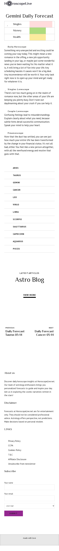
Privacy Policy (14, 440)
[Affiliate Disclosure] (5, 459)
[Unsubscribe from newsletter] (5, 463)
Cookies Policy (14, 450)
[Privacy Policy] (5, 440)
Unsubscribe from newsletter (22, 463)
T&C (10, 454)
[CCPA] (5, 445)
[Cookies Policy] (5, 449)
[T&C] (5, 454)
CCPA (10, 445)
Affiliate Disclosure (17, 459)
